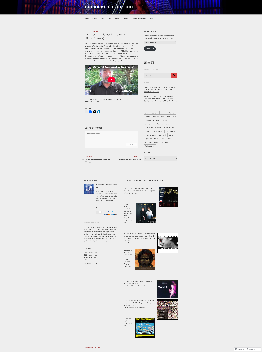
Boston (147, 116)
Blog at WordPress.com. (92, 347)
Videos (125, 18)
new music (162, 135)
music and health (157, 131)
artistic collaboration (151, 113)
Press (109, 18)
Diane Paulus (149, 120)
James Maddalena (98, 44)
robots (169, 139)
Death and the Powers (101, 46)
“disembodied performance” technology (114, 56)
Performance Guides (139, 18)
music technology (151, 135)
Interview (158, 127)
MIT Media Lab (169, 127)
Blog (102, 18)
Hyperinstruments (163, 124)
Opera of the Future (109, 7)
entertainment (150, 124)
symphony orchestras (152, 142)
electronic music (161, 120)
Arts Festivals (170, 113)
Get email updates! (152, 31)
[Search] (174, 75)
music (147, 131)
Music (117, 18)
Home (87, 18)
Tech (151, 18)
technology (165, 142)
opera (171, 135)
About (94, 18)
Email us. (95, 263)
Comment (131, 144)
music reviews (170, 131)
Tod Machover (150, 146)
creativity (155, 116)
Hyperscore (149, 127)
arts (162, 113)
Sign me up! (150, 48)
